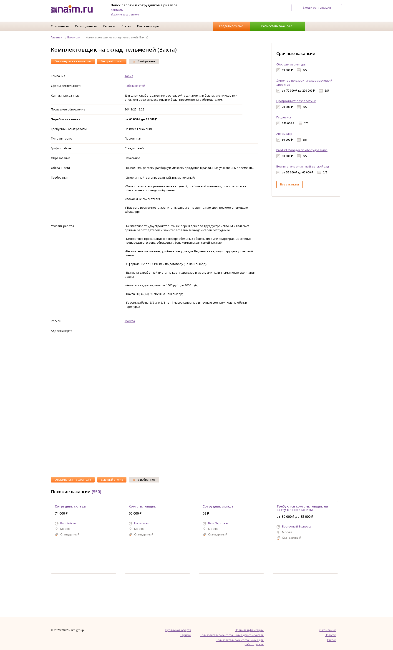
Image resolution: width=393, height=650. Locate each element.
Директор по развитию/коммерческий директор (304, 82)
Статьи (126, 26)
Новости (330, 635)
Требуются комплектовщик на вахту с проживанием (302, 508)
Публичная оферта (178, 630)
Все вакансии (289, 184)
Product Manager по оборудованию (302, 150)
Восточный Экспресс (296, 526)
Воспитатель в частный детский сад (302, 166)
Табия (129, 76)
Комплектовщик (142, 506)
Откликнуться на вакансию (73, 61)
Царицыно (141, 523)
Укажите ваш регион (125, 14)
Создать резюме (231, 26)
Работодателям (86, 26)
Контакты (117, 10)
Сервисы (109, 26)
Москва (130, 321)
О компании (327, 630)
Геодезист (283, 117)
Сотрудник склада (70, 506)
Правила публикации (249, 630)
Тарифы (185, 635)
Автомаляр (284, 134)
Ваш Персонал (218, 523)
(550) (96, 491)
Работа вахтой (135, 86)
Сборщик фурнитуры (291, 64)
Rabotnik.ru (68, 523)
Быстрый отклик (112, 61)
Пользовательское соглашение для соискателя (232, 635)
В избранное (146, 61)
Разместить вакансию (276, 26)
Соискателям (60, 26)
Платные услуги (148, 26)
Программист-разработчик (296, 101)
